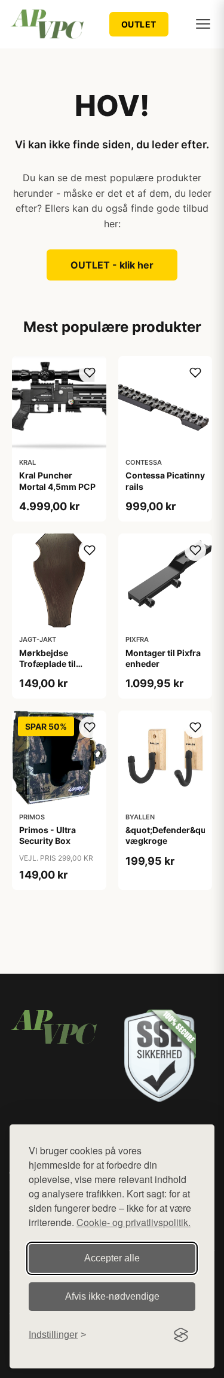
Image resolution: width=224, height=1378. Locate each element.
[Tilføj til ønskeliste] (89, 372)
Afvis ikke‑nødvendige (112, 1296)
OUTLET (139, 24)
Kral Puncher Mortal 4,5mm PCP (57, 480)
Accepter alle (112, 1258)
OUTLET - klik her (112, 265)
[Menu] (203, 24)
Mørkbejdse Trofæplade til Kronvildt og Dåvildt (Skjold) (50, 669)
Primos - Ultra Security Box (47, 835)
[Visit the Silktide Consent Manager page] (181, 1335)
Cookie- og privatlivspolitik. (133, 1222)
